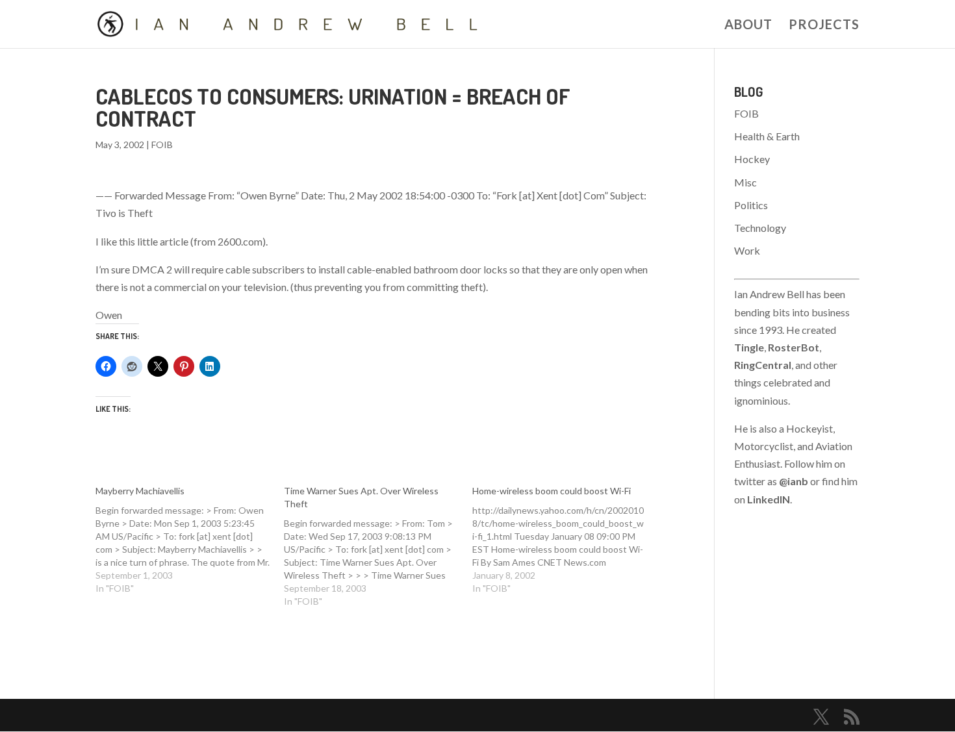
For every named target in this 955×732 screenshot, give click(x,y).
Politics (751, 205)
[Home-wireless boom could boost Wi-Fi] (566, 540)
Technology (760, 227)
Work (747, 250)
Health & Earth (767, 136)
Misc (745, 182)
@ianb (793, 481)
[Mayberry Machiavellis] (190, 540)
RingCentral (762, 365)
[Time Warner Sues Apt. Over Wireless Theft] (378, 546)
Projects (824, 25)
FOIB (162, 144)
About (748, 25)
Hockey (752, 159)
